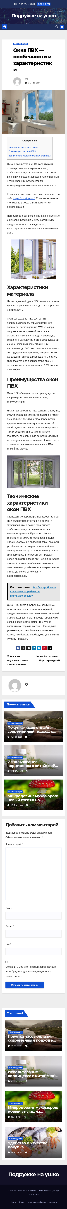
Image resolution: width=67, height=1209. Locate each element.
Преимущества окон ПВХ (22, 151)
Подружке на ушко (33, 16)
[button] (56, 26)
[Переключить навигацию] (31, 27)
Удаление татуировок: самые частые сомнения (17, 660)
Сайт (8, 944)
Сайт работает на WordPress (23, 1190)
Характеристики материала (23, 147)
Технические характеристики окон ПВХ (30, 155)
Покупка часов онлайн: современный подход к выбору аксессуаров (30, 731)
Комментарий (14, 844)
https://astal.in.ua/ (24, 198)
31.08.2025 (17, 1046)
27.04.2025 (17, 1081)
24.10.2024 (17, 1152)
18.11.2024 (16, 1117)
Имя (9, 908)
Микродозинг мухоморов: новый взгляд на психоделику (32, 800)
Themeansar (33, 1194)
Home (13, 1202)
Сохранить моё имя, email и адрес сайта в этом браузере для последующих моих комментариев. (30, 971)
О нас (21, 1202)
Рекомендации (20, 44)
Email (9, 926)
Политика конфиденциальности (42, 1202)
